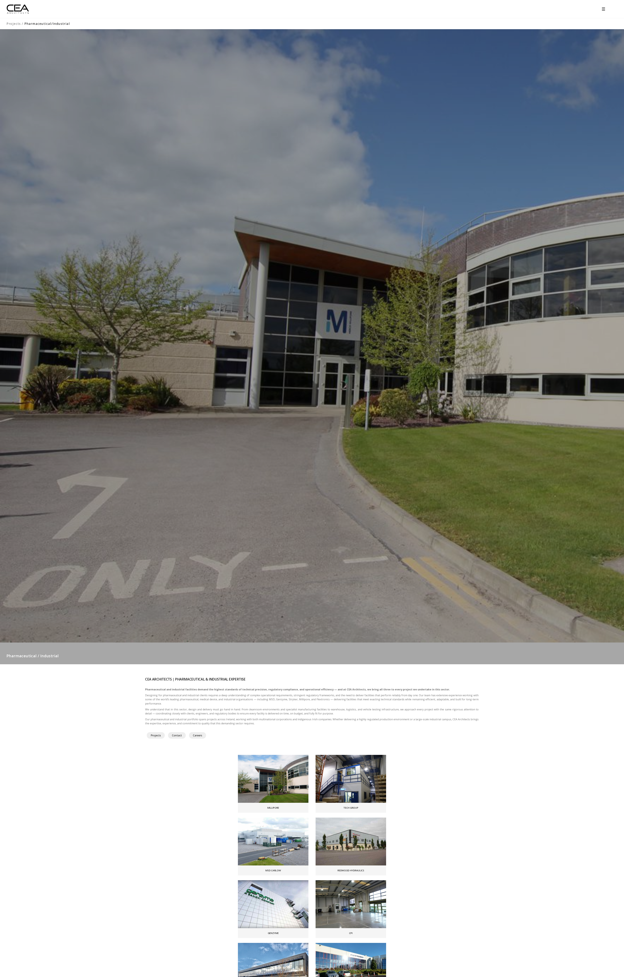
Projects (14, 24)
